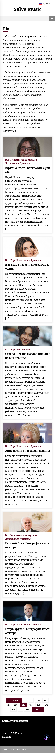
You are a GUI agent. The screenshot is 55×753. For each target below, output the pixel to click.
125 (45, 700)
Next (38, 709)
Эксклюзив (23, 349)
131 (46, 705)
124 (38, 700)
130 (38, 705)
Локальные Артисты (18, 163)
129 (31, 705)
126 (8, 705)
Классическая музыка (23, 159)
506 (27, 709)
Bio (7, 159)
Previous (14, 700)
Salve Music (27, 9)
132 (13, 709)
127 (15, 705)
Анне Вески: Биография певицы (27, 450)
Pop (12, 260)
